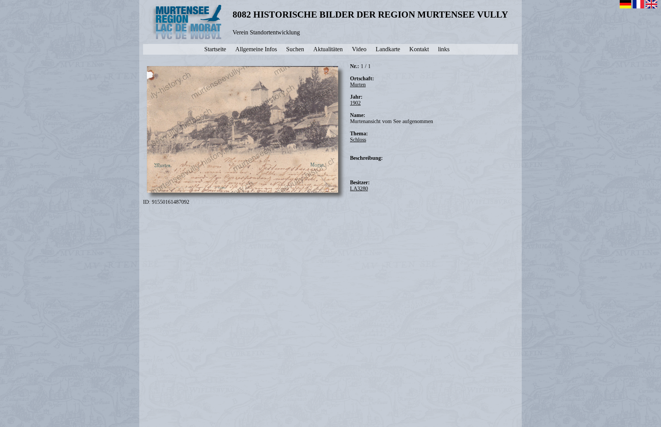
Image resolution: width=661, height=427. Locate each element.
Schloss (358, 140)
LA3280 (359, 189)
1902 (355, 103)
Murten (358, 85)
